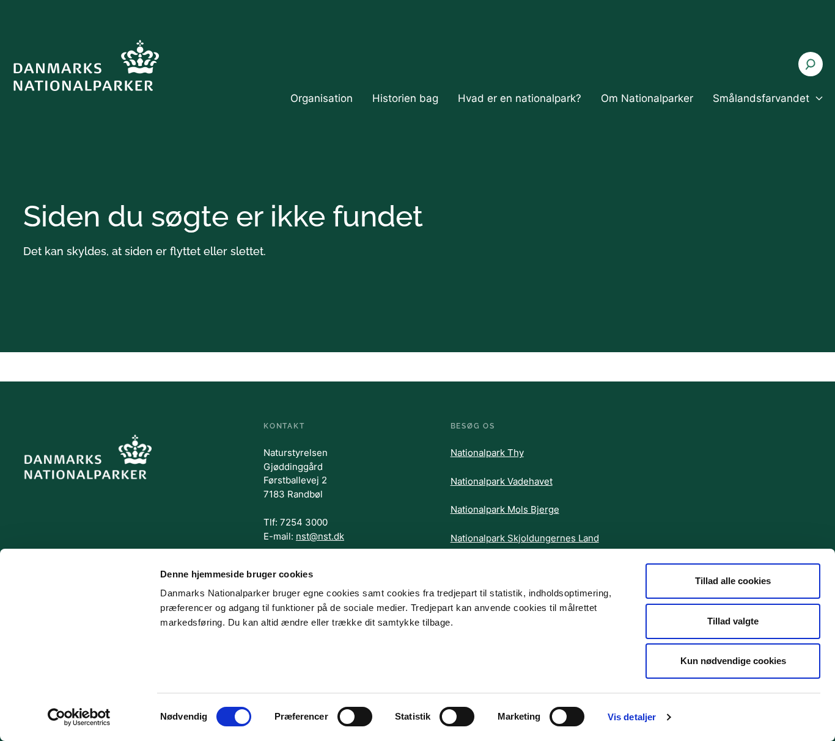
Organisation (321, 98)
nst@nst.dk (320, 536)
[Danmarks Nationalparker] (85, 65)
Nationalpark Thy (487, 452)
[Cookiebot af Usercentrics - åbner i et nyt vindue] (79, 717)
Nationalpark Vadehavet (502, 481)
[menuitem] (321, 108)
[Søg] (810, 64)
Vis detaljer (632, 717)
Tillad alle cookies (733, 581)
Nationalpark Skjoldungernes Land (525, 538)
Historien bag (405, 98)
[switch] (354, 716)
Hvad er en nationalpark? (519, 98)
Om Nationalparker (647, 98)
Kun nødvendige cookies (733, 661)
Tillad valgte (733, 621)
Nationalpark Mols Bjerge (505, 509)
